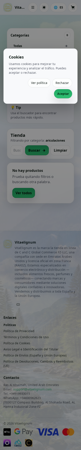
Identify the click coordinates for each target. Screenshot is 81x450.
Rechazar (62, 83)
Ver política (39, 83)
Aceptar (63, 94)
